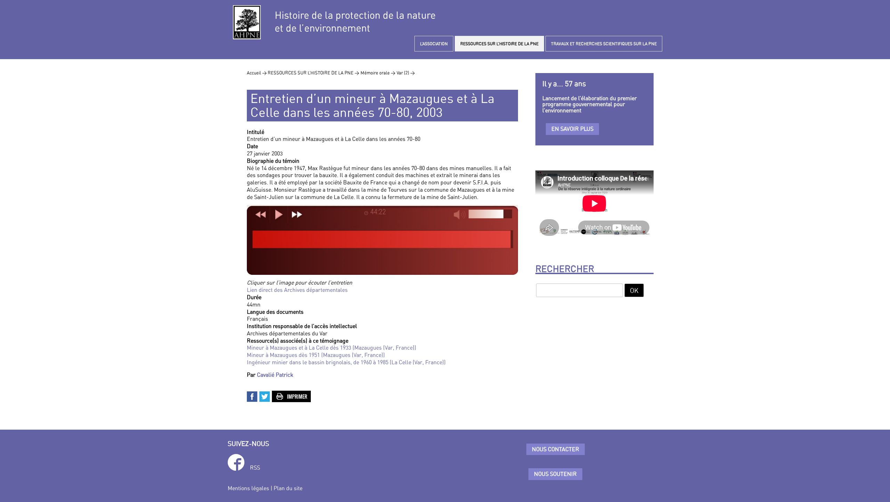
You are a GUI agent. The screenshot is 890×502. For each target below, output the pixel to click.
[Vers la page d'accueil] (247, 22)
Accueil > (257, 72)
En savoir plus (572, 128)
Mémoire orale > (378, 72)
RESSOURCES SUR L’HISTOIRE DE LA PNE (499, 43)
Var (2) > (406, 72)
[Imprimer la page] (292, 395)
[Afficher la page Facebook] (236, 463)
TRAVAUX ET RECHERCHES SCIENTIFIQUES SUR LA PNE (604, 43)
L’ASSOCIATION (434, 43)
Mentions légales (248, 488)
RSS (255, 467)
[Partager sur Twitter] (264, 395)
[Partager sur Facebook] (252, 395)
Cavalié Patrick (275, 374)
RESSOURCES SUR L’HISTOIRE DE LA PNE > (313, 72)
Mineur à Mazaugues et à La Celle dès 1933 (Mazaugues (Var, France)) (331, 347)
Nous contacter (555, 449)
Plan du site (288, 488)
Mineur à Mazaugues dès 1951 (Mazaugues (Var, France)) (316, 354)
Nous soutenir (555, 473)
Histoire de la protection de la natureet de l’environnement (355, 21)
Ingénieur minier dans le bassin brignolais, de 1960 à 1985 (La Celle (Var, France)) (346, 362)
